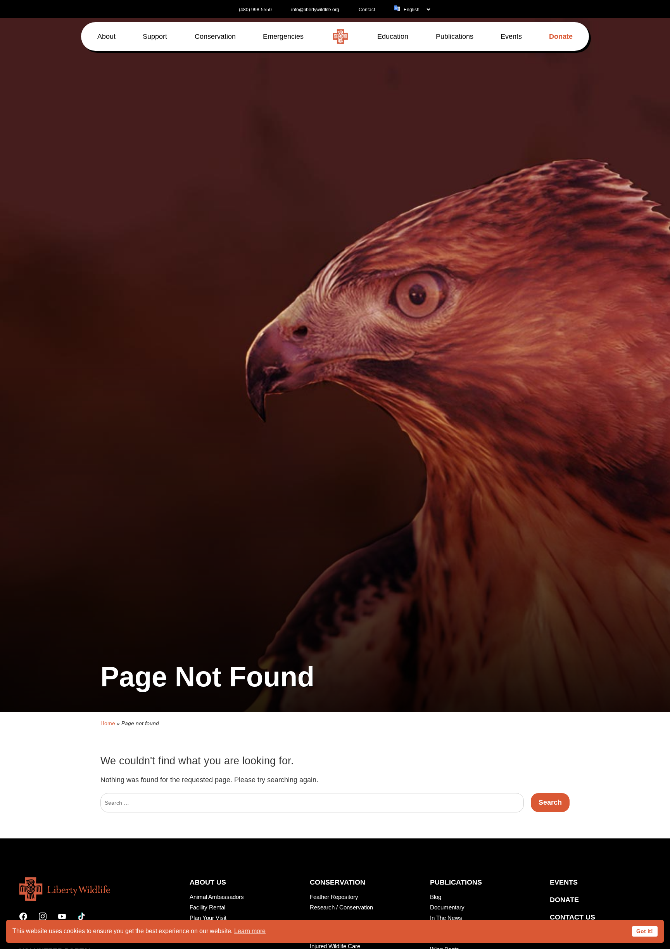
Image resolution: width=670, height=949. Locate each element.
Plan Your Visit (208, 917)
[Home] (340, 36)
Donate (564, 900)
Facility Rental (207, 907)
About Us (208, 882)
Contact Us (572, 917)
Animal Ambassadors (217, 897)
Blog (435, 897)
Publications (456, 882)
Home (107, 723)
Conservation (337, 882)
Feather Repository (334, 897)
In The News (446, 917)
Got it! (644, 931)
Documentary (447, 907)
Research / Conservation (341, 907)
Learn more (250, 931)
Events (564, 882)
